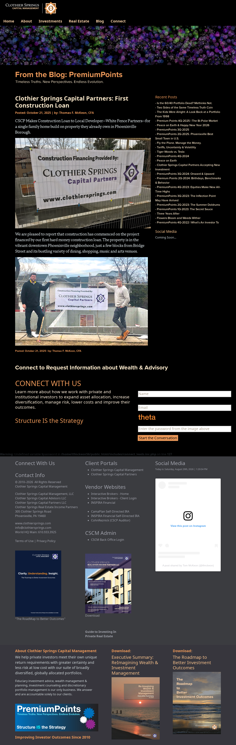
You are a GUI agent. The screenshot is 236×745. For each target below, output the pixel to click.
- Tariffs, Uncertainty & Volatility (175, 147)
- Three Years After (167, 213)
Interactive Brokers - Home (110, 494)
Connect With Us (35, 463)
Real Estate (79, 21)
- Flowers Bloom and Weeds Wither (177, 218)
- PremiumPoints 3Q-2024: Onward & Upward (184, 174)
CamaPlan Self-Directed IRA (110, 511)
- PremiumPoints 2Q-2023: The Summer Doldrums (187, 205)
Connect (118, 21)
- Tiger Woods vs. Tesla (170, 152)
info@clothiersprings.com (33, 528)
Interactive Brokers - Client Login (114, 498)
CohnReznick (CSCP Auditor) (110, 520)
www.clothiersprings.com (33, 523)
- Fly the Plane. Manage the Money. (178, 143)
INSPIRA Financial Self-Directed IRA (115, 516)
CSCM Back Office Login (107, 540)
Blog (100, 21)
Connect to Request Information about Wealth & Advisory (91, 367)
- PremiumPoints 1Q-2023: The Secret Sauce (184, 209)
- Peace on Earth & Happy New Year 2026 (182, 125)
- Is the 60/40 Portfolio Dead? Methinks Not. (183, 103)
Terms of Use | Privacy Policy (35, 541)
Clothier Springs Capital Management (117, 470)
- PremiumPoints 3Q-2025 (172, 129)
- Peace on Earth (166, 160)
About (26, 21)
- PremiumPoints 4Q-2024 (172, 156)
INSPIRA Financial (103, 503)
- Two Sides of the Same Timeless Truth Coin (184, 107)
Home (8, 21)
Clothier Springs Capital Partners (114, 474)
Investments (50, 21)
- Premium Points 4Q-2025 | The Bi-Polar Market (186, 121)
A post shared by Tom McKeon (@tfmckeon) (188, 565)
